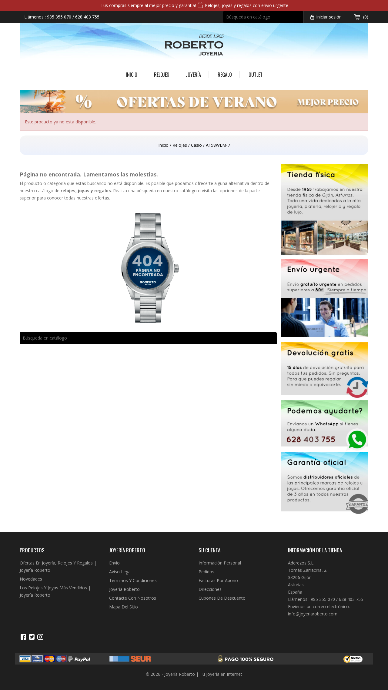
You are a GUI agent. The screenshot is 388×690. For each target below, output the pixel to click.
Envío (114, 563)
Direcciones (210, 589)
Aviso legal (120, 571)
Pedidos (206, 571)
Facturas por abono (218, 580)
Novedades (31, 579)
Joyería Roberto (124, 589)
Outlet (256, 74)
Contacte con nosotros (132, 598)
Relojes (161, 74)
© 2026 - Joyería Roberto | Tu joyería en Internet (194, 674)
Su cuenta (209, 550)
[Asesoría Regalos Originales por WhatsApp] (325, 426)
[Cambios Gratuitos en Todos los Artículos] (325, 371)
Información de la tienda (315, 550)
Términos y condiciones (133, 580)
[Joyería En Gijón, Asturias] (325, 211)
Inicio (131, 74)
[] (300, 21)
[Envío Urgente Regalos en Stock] (325, 300)
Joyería (193, 74)
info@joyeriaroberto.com (312, 614)
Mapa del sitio (123, 607)
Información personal (220, 563)
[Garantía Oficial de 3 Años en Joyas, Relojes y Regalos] (325, 484)
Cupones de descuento (222, 598)
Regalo (225, 74)
